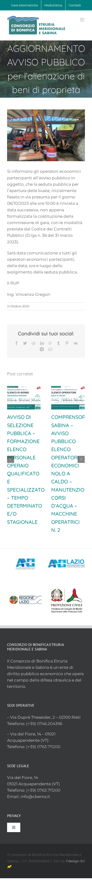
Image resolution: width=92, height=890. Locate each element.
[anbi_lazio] (66, 550)
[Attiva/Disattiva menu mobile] (82, 19)
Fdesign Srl (75, 861)
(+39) (31, 790)
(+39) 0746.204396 (44, 723)
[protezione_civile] (66, 586)
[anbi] (25, 550)
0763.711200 (48, 790)
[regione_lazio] (25, 586)
